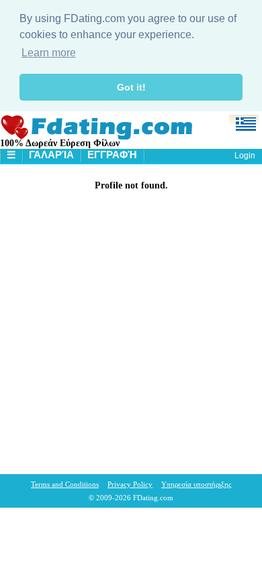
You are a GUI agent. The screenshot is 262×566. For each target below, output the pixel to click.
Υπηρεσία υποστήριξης (196, 484)
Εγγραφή (112, 154)
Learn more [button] (48, 52)
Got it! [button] (131, 87)
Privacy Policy (129, 484)
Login (244, 155)
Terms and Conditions (65, 484)
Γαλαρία (51, 154)
